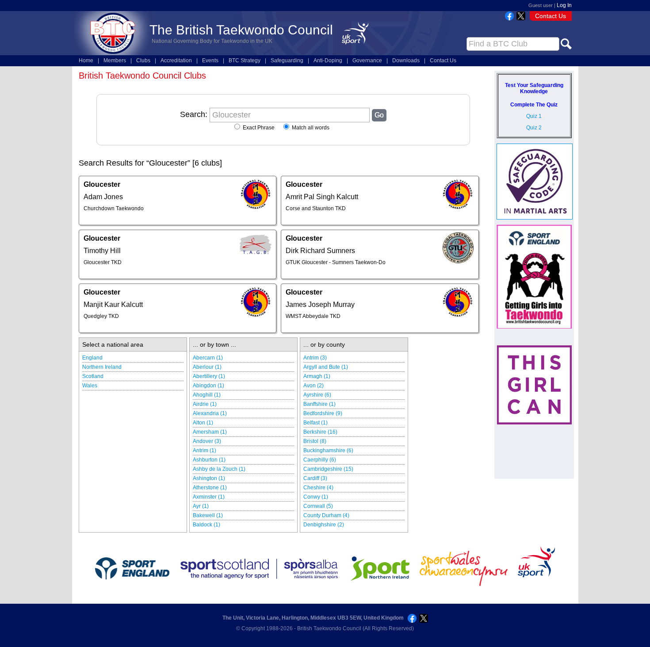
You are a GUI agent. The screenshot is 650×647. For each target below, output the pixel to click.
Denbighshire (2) (323, 525)
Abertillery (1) (209, 376)
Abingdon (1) (208, 385)
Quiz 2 (534, 128)
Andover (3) (207, 441)
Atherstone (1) (210, 487)
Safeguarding (287, 60)
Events (210, 60)
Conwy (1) (315, 497)
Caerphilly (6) (319, 460)
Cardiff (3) (315, 478)
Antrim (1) (204, 450)
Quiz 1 (534, 116)
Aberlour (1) (207, 367)
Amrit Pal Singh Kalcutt (322, 197)
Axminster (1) (209, 497)
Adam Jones (103, 197)
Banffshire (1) (319, 404)
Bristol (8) (314, 441)
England (92, 358)
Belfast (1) (315, 423)
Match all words (310, 128)
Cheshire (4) (318, 487)
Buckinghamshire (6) (328, 450)
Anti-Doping (328, 60)
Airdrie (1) (205, 404)
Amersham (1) (210, 432)
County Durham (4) (326, 515)
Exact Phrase (258, 128)
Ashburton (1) (209, 460)
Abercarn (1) (208, 358)
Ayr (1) (201, 506)
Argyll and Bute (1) (325, 367)
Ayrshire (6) (317, 395)
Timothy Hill (102, 250)
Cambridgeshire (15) (328, 469)
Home (86, 60)
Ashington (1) (209, 478)
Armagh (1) (316, 376)
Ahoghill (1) (207, 395)
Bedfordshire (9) (322, 413)
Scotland (92, 376)
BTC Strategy (244, 60)
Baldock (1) (206, 525)
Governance (367, 60)
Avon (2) (313, 385)
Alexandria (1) (210, 413)
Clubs (143, 60)
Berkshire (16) (320, 432)
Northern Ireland (102, 367)
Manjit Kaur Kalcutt (113, 304)
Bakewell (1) (208, 515)
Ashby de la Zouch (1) (219, 469)
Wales (89, 385)
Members (114, 60)
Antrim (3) (315, 358)
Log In (564, 5)
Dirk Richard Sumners (320, 250)
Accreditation (176, 60)
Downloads (406, 60)
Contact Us (550, 15)
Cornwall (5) (318, 506)
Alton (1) (203, 423)
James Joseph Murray (320, 304)
